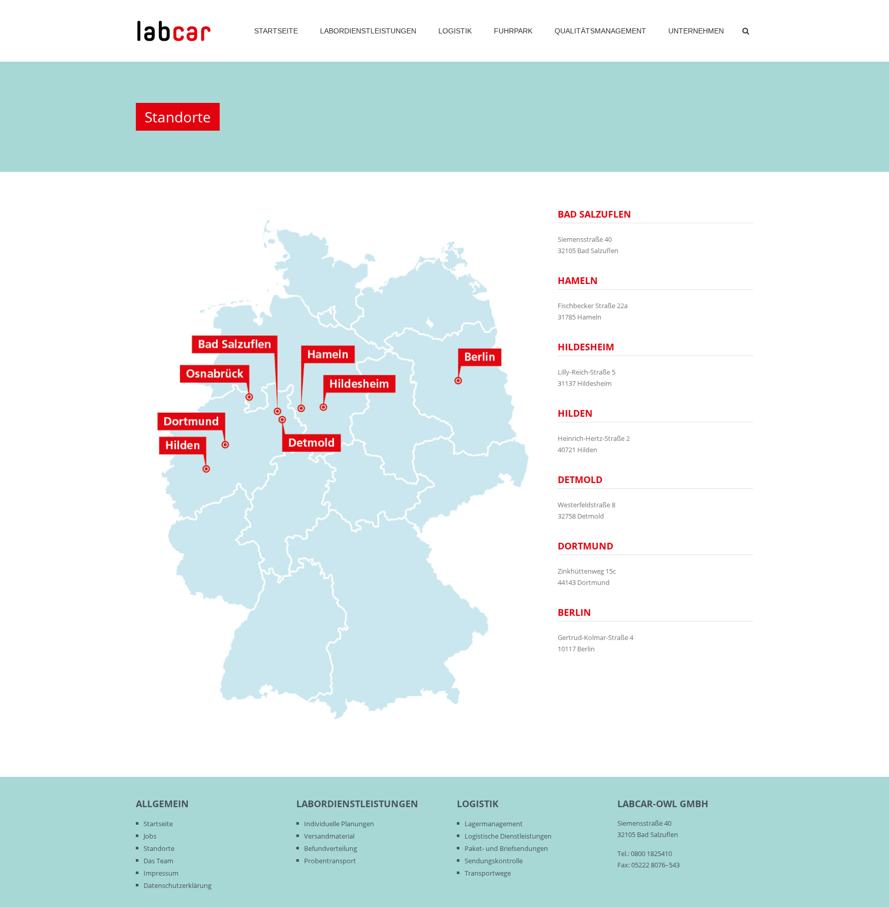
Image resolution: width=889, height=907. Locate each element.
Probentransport (330, 860)
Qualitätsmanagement (600, 31)
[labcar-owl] (174, 31)
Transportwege (488, 873)
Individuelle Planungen (339, 823)
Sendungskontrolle (494, 860)
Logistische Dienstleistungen (508, 836)
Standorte (159, 848)
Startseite (276, 31)
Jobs (150, 836)
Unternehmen (696, 31)
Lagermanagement (494, 823)
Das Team (158, 860)
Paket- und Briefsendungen (506, 848)
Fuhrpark (513, 31)
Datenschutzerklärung (177, 885)
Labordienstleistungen (368, 31)
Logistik (455, 31)
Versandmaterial (329, 836)
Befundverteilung (330, 848)
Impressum (161, 873)
